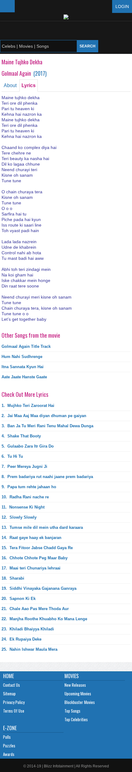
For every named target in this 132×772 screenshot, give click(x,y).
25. (29, 649)
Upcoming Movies (77, 693)
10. (25, 497)
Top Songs (72, 711)
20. (19, 598)
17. (31, 568)
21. (35, 608)
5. (28, 446)
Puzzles (9, 745)
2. (44, 415)
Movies (71, 676)
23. (28, 629)
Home (8, 676)
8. (47, 476)
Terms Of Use (13, 711)
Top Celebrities (76, 719)
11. (23, 507)
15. (37, 547)
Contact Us (11, 685)
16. (35, 558)
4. (21, 436)
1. (28, 405)
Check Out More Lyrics (25, 394)
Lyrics (28, 85)
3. (47, 426)
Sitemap (9, 693)
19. (39, 588)
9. (29, 487)
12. (19, 517)
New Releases (75, 685)
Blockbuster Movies (79, 702)
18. (13, 578)
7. (24, 466)
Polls (7, 737)
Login (122, 6)
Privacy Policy (14, 702)
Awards (8, 754)
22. (44, 619)
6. (12, 456)
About (10, 85)
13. (42, 527)
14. (31, 537)
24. (21, 639)
